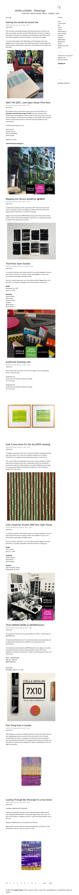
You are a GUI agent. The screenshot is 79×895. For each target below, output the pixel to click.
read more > (9, 27)
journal (51, 13)
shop (57, 13)
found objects (62, 31)
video (59, 48)
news (59, 21)
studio (60, 43)
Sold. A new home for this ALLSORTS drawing (28, 444)
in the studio (62, 23)
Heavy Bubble (59, 7)
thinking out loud (63, 46)
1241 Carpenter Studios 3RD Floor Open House (29, 524)
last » (51, 883)
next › (44, 883)
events (60, 29)
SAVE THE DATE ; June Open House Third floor (28, 102)
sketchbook (61, 41)
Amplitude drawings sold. (18, 362)
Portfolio (26, 13)
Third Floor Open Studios (18, 263)
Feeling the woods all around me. (22, 22)
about (44, 13)
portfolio (60, 35)
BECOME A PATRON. (63, 83)
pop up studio (62, 33)
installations (36, 13)
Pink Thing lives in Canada (18, 725)
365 (59, 25)
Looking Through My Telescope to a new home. (29, 799)
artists (60, 27)
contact (60, 17)
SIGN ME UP (61, 63)
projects (60, 37)
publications (61, 39)
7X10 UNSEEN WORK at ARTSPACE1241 (25, 625)
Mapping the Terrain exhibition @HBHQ (25, 199)
